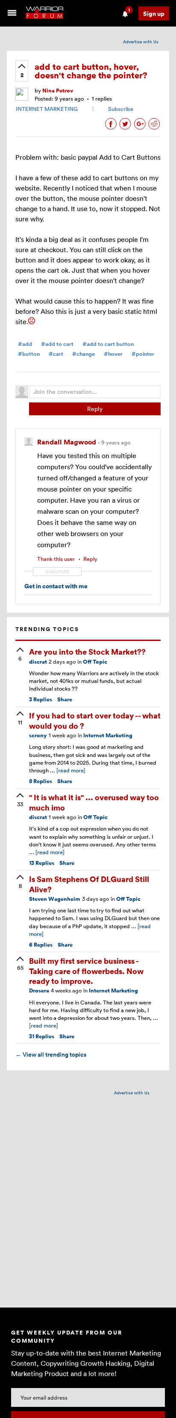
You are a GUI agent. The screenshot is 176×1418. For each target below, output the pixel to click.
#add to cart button (108, 344)
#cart (56, 354)
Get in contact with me (56, 585)
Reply (95, 409)
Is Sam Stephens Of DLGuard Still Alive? (89, 883)
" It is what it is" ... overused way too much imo (94, 802)
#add (25, 344)
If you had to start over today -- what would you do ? (95, 720)
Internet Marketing (107, 735)
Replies (40, 699)
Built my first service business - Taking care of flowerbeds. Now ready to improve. (86, 970)
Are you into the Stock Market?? (87, 651)
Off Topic (95, 662)
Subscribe (120, 109)
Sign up (153, 13)
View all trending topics (50, 1054)
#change (83, 354)
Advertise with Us (140, 42)
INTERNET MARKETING (47, 109)
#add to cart (57, 344)
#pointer (143, 354)
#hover (113, 354)
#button (29, 354)
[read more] (70, 770)
